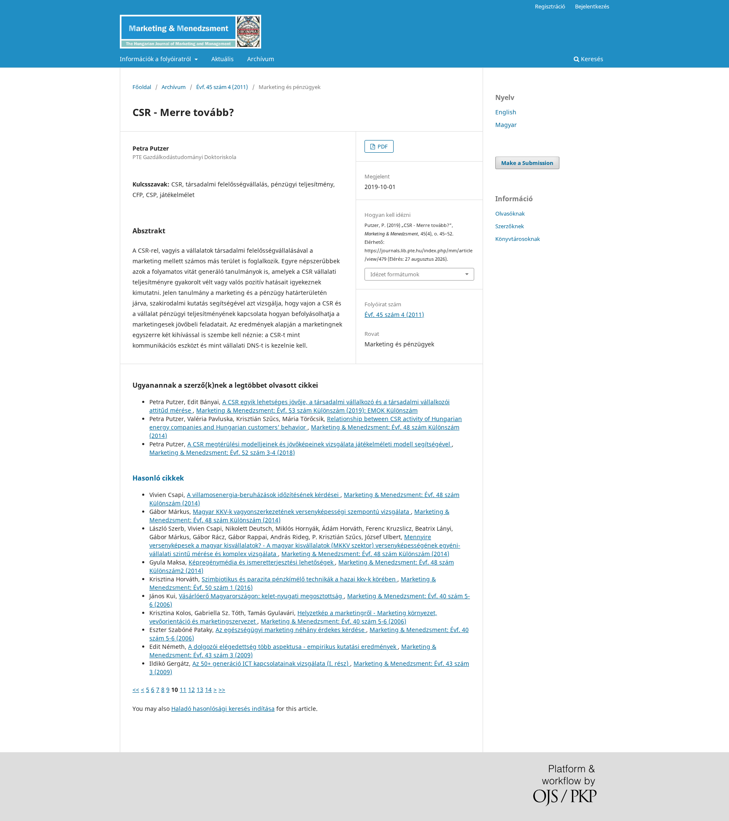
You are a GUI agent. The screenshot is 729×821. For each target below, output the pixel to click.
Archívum (260, 59)
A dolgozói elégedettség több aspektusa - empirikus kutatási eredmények (293, 647)
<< (135, 690)
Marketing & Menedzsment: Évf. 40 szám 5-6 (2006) (333, 621)
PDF (382, 146)
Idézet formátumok (394, 274)
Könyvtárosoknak (517, 239)
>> (222, 690)
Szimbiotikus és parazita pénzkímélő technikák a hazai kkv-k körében (299, 579)
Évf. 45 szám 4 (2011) (222, 87)
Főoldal (141, 87)
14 (208, 690)
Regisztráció (550, 6)
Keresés (591, 59)
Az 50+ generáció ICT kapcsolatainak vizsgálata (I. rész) (271, 663)
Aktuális (222, 59)
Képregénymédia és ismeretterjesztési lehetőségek (262, 562)
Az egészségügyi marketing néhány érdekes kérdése (291, 630)
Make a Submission (527, 163)
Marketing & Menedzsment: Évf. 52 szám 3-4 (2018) (222, 452)
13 (200, 690)
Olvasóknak (510, 213)
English (505, 112)
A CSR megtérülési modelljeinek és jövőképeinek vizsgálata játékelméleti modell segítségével (319, 444)
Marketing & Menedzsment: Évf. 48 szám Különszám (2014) (365, 554)
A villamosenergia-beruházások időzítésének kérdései (263, 495)
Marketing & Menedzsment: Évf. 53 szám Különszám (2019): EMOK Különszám (307, 410)
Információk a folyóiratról (156, 59)
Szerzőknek (509, 226)
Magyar (506, 125)
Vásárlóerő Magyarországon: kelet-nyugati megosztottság (261, 596)
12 (191, 690)
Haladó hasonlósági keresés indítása (223, 709)
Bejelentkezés (592, 6)
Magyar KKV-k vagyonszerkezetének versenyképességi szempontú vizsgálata (302, 512)
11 (183, 690)
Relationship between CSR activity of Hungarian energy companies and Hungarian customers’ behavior (305, 423)
